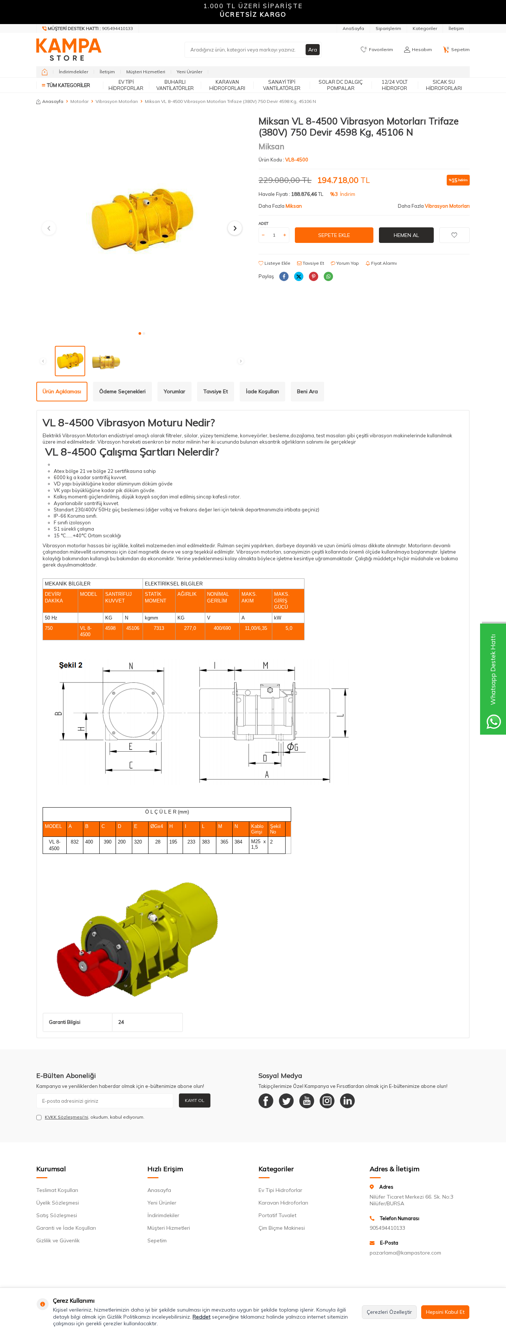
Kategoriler (425, 28)
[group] (141, 221)
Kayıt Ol (194, 1100)
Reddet (201, 1316)
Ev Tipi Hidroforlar (126, 85)
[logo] (68, 50)
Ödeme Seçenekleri (122, 391)
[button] (140, 333)
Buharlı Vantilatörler (175, 85)
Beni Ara (307, 391)
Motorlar (79, 101)
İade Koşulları (262, 391)
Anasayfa (52, 101)
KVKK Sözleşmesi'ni (66, 1117)
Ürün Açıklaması (62, 391)
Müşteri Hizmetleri (145, 71)
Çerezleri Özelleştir (389, 1312)
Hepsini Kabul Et (445, 1312)
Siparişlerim (388, 28)
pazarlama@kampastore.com (405, 1252)
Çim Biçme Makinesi (282, 1228)
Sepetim (157, 1240)
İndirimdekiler (73, 71)
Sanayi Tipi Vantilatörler (281, 85)
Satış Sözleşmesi (56, 1215)
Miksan (271, 146)
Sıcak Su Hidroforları (444, 85)
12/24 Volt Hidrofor (394, 85)
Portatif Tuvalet (277, 1215)
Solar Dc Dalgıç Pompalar (341, 85)
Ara (312, 49)
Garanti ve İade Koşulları (66, 1228)
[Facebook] (266, 1100)
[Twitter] (286, 1100)
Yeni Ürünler (189, 71)
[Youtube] (306, 1100)
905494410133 (387, 1228)
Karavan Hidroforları (227, 85)
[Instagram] (327, 1100)
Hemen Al (406, 235)
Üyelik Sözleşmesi (57, 1202)
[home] (44, 72)
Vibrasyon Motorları (117, 101)
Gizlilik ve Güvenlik (58, 1240)
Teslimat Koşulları (57, 1190)
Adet (264, 223)
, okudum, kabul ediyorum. (94, 1117)
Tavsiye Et (313, 263)
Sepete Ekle (334, 235)
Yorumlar (174, 391)
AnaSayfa (353, 28)
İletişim (456, 28)
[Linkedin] (347, 1100)
